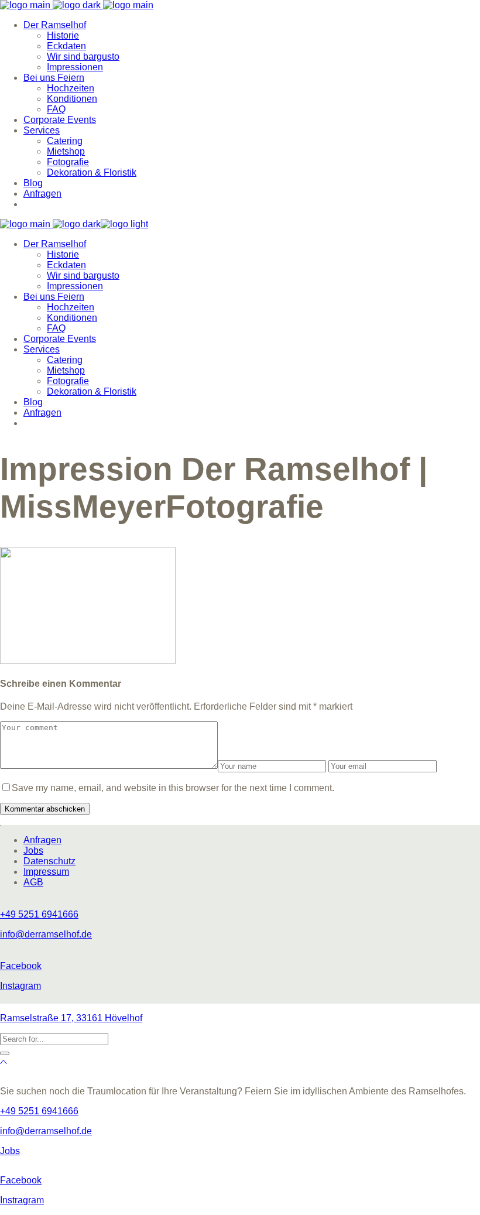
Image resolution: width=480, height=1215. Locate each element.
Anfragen (42, 840)
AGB (33, 882)
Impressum (46, 872)
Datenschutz (49, 861)
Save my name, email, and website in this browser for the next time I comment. (173, 788)
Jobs (33, 850)
